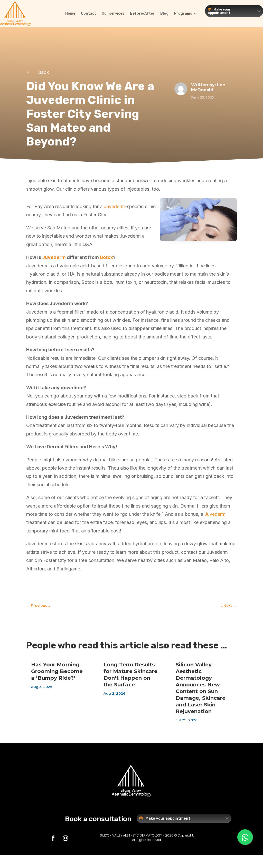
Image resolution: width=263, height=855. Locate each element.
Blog (164, 13)
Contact (88, 13)
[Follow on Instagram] (65, 838)
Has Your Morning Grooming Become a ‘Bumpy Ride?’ (57, 671)
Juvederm (114, 206)
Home (70, 13)
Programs (183, 13)
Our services (113, 13)
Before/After (142, 13)
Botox (106, 257)
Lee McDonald (208, 87)
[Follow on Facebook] (53, 838)
